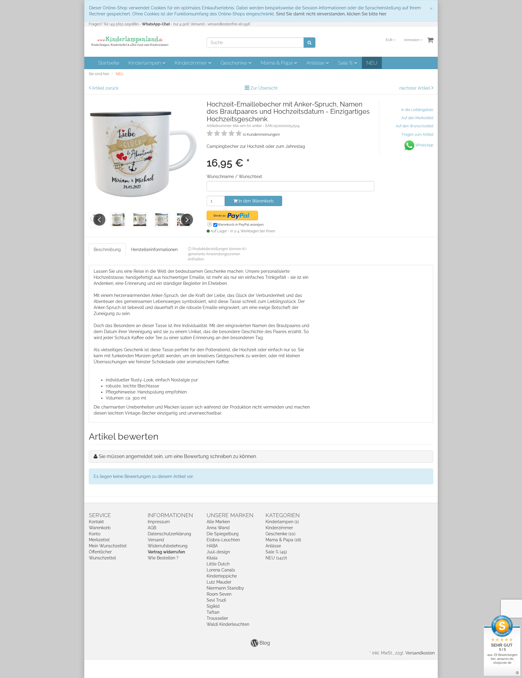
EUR (389, 40)
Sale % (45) (276, 551)
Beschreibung (107, 249)
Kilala (212, 557)
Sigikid (213, 606)
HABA (212, 545)
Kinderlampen (145, 63)
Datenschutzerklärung (169, 533)
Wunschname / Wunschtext (234, 176)
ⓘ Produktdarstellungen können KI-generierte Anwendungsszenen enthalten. (217, 254)
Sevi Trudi (216, 600)
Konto (94, 533)
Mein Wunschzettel (108, 545)
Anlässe (316, 63)
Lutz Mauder (219, 582)
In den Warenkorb (255, 201)
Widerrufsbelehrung (168, 545)
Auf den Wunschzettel (414, 126)
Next (187, 220)
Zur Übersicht (264, 88)
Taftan (213, 612)
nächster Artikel (415, 88)
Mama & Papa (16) (283, 539)
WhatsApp (424, 145)
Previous (99, 220)
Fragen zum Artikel (417, 134)
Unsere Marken (230, 515)
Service (100, 515)
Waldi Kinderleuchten (228, 624)
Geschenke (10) (280, 533)
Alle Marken (218, 521)
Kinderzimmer (191, 63)
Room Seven (219, 594)
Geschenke (234, 63)
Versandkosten (420, 653)
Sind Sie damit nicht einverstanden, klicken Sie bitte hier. (331, 13)
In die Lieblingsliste (417, 110)
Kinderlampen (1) (282, 521)
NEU (371, 63)
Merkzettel (99, 539)
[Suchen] (309, 42)
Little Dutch (218, 564)
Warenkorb (100, 527)
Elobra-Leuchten (223, 539)
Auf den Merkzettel (417, 118)
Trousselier (217, 618)
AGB (152, 527)
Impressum (159, 521)
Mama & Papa (277, 63)
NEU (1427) (276, 557)
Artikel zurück (105, 88)
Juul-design (218, 551)
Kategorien (283, 515)
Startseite (108, 63)
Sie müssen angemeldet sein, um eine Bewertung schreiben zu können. (178, 456)
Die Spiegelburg (223, 533)
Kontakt (96, 521)
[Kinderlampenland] (129, 41)
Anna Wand (218, 527)
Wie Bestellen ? (163, 557)
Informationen (170, 515)
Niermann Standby (225, 588)
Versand (156, 539)
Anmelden (412, 40)
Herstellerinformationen (154, 249)
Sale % (346, 63)
